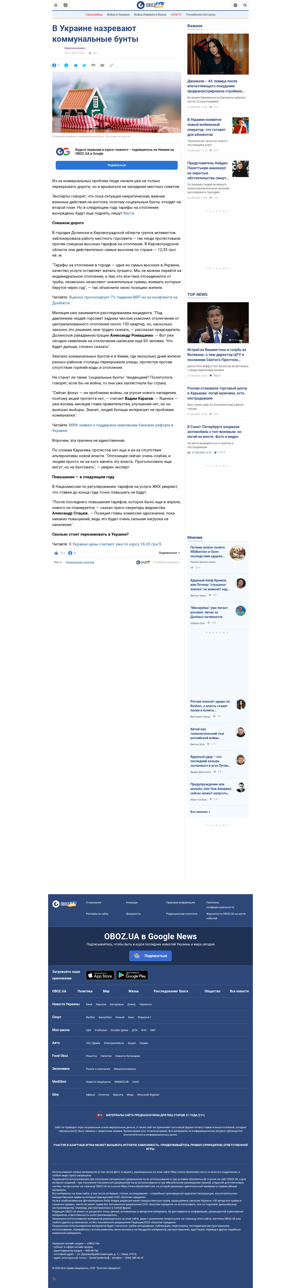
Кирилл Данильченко (203, 562)
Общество (212, 991)
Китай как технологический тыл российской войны (207, 733)
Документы (133, 913)
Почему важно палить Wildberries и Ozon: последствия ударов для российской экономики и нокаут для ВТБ (207, 552)
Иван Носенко (198, 799)
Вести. (129, 213)
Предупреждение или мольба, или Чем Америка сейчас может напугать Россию (210, 788)
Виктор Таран (198, 595)
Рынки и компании (98, 1068)
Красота (118, 1094)
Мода (130, 1094)
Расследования (166, 991)
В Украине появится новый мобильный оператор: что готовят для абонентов (206, 127)
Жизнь (133, 991)
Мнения (194, 537)
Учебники (101, 1030)
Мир (106, 991)
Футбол (90, 1017)
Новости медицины (98, 1081)
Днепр (131, 1004)
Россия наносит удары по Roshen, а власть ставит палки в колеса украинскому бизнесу (210, 706)
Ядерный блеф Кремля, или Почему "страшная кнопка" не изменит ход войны (208, 585)
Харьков (101, 1004)
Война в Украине (118, 14)
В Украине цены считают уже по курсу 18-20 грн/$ (115, 544)
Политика (85, 991)
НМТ (153, 1030)
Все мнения (199, 812)
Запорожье (117, 1004)
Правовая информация (180, 902)
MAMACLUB (121, 1081)
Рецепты (91, 1055)
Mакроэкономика (74, 48)
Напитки (106, 1055)
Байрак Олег (197, 623)
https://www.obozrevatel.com (188, 1171)
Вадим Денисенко (200, 772)
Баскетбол (105, 1017)
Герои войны (94, 14)
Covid (135, 1081)
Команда (131, 902)
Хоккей (119, 1017)
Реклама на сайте (97, 913)
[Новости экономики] (143, 563)
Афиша (90, 1094)
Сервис (143, 1043)
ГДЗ (88, 1030)
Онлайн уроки (119, 1030)
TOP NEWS (197, 294)
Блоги (183, 991)
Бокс (131, 1017)
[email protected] (99, 1257)
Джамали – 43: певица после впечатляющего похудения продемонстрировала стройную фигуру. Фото (214, 86)
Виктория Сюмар (200, 716)
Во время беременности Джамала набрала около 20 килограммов (216, 99)
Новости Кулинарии (127, 1055)
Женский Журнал (148, 1094)
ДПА (134, 1030)
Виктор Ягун (197, 744)
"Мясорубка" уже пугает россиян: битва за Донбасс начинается (209, 612)
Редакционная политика (80, 562)
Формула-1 (144, 1017)
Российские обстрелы (201, 14)
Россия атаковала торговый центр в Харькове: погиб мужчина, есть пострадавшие (217, 393)
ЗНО (143, 1030)
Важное (195, 25)
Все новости (239, 991)
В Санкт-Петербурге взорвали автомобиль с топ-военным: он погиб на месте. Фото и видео (214, 432)
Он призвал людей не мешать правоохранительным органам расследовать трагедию (208, 188)
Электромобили (114, 1043)
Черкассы (145, 1004)
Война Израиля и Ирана (150, 14)
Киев (89, 1004)
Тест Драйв (93, 1043)
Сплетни (103, 1094)
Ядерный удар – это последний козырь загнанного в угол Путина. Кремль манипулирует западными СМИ (210, 761)
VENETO (176, 14)
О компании (93, 902)
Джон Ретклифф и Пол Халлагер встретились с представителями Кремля (218, 368)
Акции (132, 1043)
